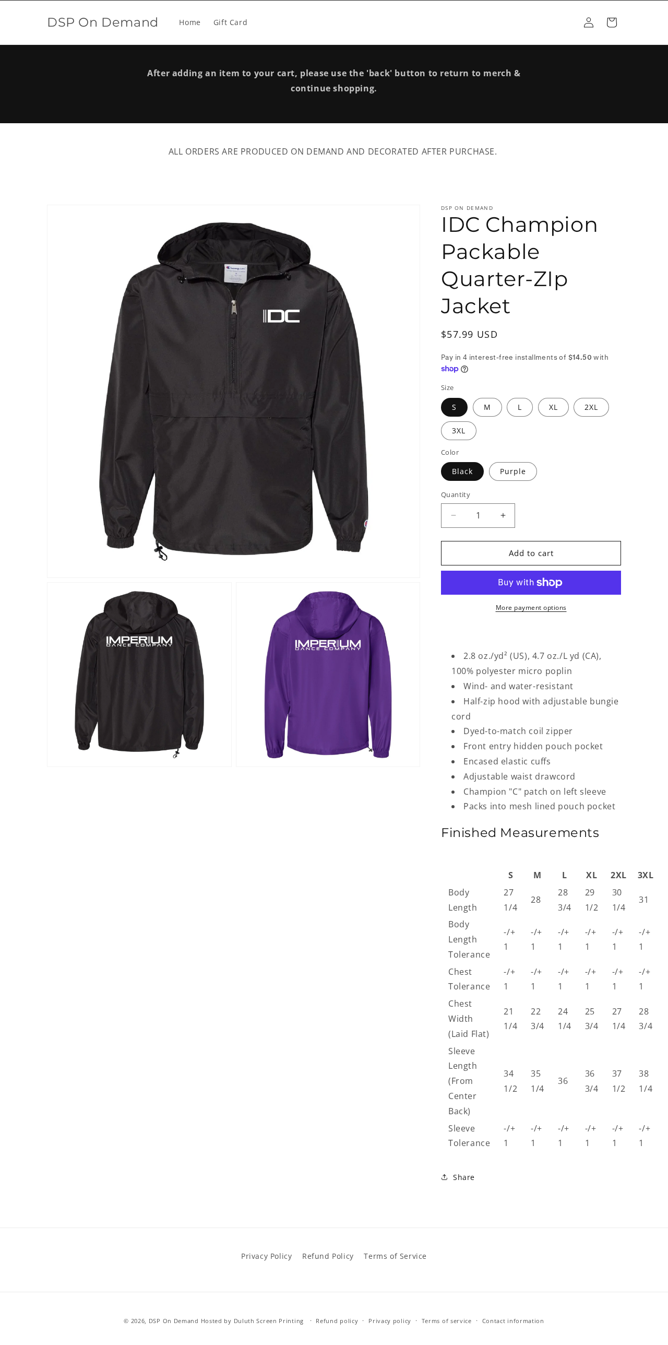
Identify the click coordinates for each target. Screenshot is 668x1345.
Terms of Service (395, 1256)
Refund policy (337, 1320)
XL (553, 407)
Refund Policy (328, 1256)
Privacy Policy (266, 1256)
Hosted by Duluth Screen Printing (252, 1321)
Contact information (513, 1320)
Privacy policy (389, 1320)
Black (462, 471)
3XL (459, 430)
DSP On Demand (174, 1321)
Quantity (455, 494)
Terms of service (447, 1320)
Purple (513, 471)
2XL (591, 407)
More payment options (531, 607)
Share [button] (464, 1177)
